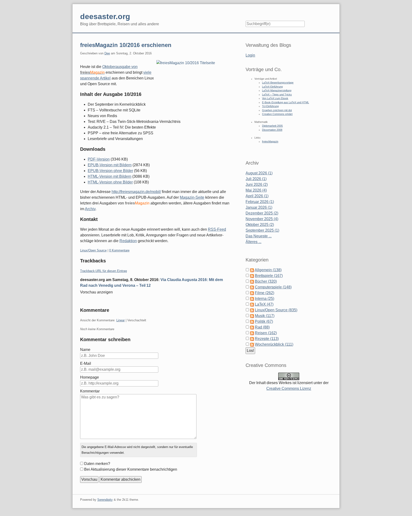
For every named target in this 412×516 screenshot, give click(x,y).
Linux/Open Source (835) (276, 310)
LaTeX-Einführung (272, 86)
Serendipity (105, 499)
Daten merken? (97, 464)
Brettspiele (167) (269, 276)
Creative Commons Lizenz (288, 388)
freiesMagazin (270, 141)
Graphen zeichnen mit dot (277, 110)
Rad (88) (262, 327)
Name (85, 350)
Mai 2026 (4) (256, 190)
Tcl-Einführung (270, 106)
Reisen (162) (266, 333)
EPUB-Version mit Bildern (110, 165)
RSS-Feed (217, 229)
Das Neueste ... (259, 236)
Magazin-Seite (192, 197)
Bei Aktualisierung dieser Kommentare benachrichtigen (130, 469)
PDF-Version (99, 159)
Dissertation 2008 (272, 129)
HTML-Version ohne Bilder (110, 182)
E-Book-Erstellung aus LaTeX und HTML (285, 102)
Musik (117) (264, 316)
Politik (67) (264, 321)
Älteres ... (253, 242)
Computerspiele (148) (273, 287)
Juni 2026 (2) (257, 184)
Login (250, 55)
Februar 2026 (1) (260, 202)
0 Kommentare (119, 250)
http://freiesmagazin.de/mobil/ (136, 192)
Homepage (89, 377)
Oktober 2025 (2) (260, 225)
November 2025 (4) (262, 219)
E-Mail (85, 363)
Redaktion (128, 241)
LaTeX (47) (264, 304)
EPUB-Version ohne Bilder (110, 171)
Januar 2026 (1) (259, 207)
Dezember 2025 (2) (262, 213)
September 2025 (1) (262, 230)
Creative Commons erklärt (277, 114)
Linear (120, 320)
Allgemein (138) (268, 270)
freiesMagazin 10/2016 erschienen (125, 45)
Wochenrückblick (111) (274, 344)
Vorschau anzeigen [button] (96, 292)
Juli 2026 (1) (256, 179)
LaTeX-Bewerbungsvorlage (278, 82)
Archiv (90, 209)
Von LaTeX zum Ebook (275, 98)
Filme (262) (264, 293)
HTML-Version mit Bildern (109, 176)
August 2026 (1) (259, 173)
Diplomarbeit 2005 (272, 125)
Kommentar (90, 391)
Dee (107, 53)
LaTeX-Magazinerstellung (276, 90)
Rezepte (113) (267, 339)
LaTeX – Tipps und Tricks (277, 94)
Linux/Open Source (93, 250)
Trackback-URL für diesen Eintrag (103, 271)
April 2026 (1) (257, 196)
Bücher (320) (266, 281)
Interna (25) (264, 299)
